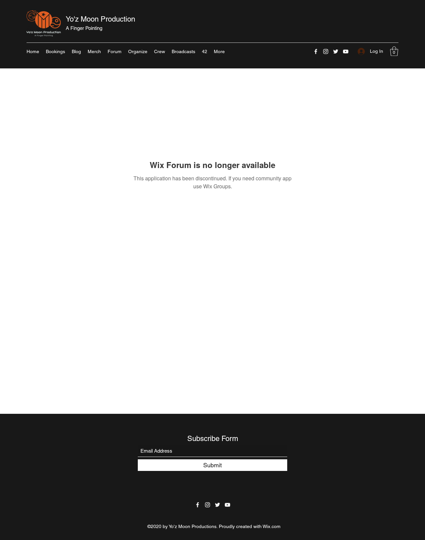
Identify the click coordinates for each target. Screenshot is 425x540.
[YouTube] (345, 51)
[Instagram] (325, 51)
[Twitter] (335, 51)
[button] (394, 51)
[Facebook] (315, 51)
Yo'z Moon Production (100, 19)
